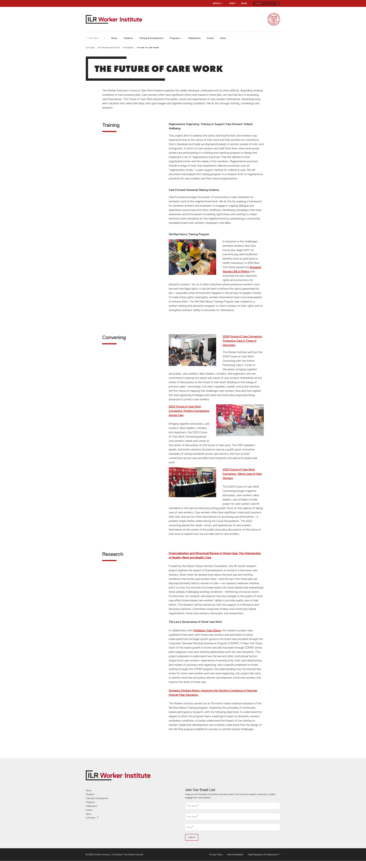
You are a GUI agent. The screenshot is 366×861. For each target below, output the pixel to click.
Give (244, 3)
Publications (194, 38)
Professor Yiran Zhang (207, 630)
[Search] (277, 3)
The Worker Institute (109, 47)
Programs (175, 38)
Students (128, 38)
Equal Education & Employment (263, 854)
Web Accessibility (235, 854)
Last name (192, 816)
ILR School (117, 854)
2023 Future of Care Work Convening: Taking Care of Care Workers (242, 474)
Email (189, 827)
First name (192, 805)
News (223, 38)
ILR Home (90, 47)
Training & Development (151, 38)
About (114, 38)
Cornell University (102, 854)
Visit (232, 3)
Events (210, 38)
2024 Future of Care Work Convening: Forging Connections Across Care (189, 411)
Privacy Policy (216, 854)
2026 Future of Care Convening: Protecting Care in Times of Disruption (242, 341)
